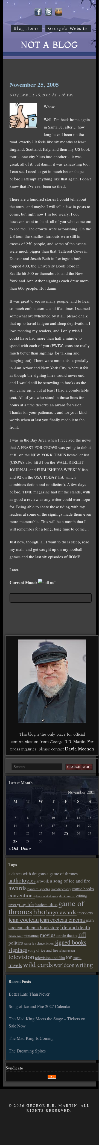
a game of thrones (62, 874)
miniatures (31, 935)
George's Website (68, 28)
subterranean (67, 950)
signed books (70, 942)
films (52, 904)
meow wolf (15, 936)
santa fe (29, 943)
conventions (21, 895)
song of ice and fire (43, 950)
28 (15, 841)
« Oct (13, 848)
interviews (85, 912)
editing (81, 895)
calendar (56, 889)
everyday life (21, 904)
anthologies (22, 880)
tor (69, 957)
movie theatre (66, 935)
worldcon (64, 965)
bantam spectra (38, 888)
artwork (42, 881)
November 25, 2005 (34, 84)
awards (17, 887)
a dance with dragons (27, 874)
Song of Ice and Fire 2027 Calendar (40, 1006)
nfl (82, 934)
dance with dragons (47, 896)
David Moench (79, 749)
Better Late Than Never (29, 994)
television (21, 956)
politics (15, 942)
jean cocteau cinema (62, 919)
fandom (41, 904)
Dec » (26, 848)
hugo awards (61, 912)
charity (66, 889)
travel (77, 957)
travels (15, 965)
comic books (83, 888)
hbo (39, 911)
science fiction (44, 943)
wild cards (38, 964)
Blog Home (26, 28)
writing (84, 964)
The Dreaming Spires (27, 1051)
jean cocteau (23, 919)
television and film (50, 957)
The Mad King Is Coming (31, 1038)
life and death (75, 927)
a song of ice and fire (70, 881)
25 (66, 833)
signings (17, 949)
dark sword (67, 895)
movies (48, 935)
